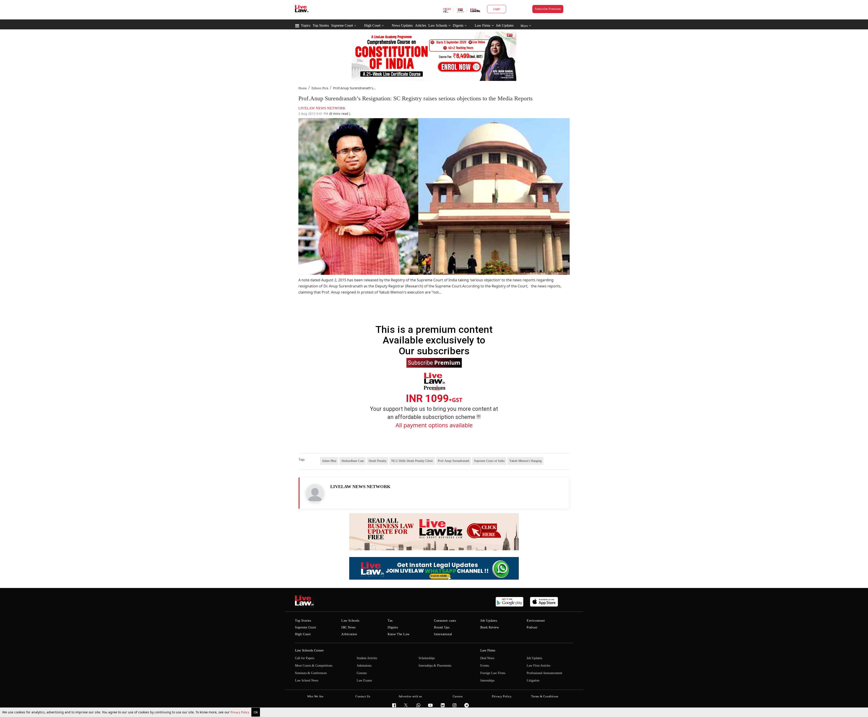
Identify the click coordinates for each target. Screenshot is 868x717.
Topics (305, 25)
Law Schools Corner (309, 650)
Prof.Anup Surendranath (453, 461)
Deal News (487, 658)
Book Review (489, 627)
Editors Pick (319, 88)
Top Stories (321, 25)
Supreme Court (342, 25)
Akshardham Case (352, 461)
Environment (536, 620)
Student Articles (367, 658)
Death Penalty (378, 461)
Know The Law (398, 634)
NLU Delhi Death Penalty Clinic (412, 461)
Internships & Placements (435, 665)
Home (302, 88)
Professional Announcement (544, 673)
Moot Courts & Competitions (313, 665)
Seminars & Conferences (311, 673)
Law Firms (482, 25)
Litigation (533, 680)
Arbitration (349, 634)
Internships (487, 680)
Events (484, 665)
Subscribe (434, 362)
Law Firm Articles (538, 665)
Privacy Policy (240, 712)
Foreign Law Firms (492, 673)
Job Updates (505, 25)
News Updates (402, 25)
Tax (390, 620)
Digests (458, 25)
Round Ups (441, 627)
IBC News (348, 627)
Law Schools (437, 25)
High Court (372, 25)
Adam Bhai (329, 461)
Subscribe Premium (548, 9)
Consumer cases (445, 620)
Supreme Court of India (489, 461)
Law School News (306, 680)
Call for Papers (304, 658)
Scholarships (427, 658)
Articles (420, 25)
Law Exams (364, 680)
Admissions (364, 665)
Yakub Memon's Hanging (525, 461)
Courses (362, 673)
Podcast (532, 627)
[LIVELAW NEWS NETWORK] (315, 493)
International (443, 634)
